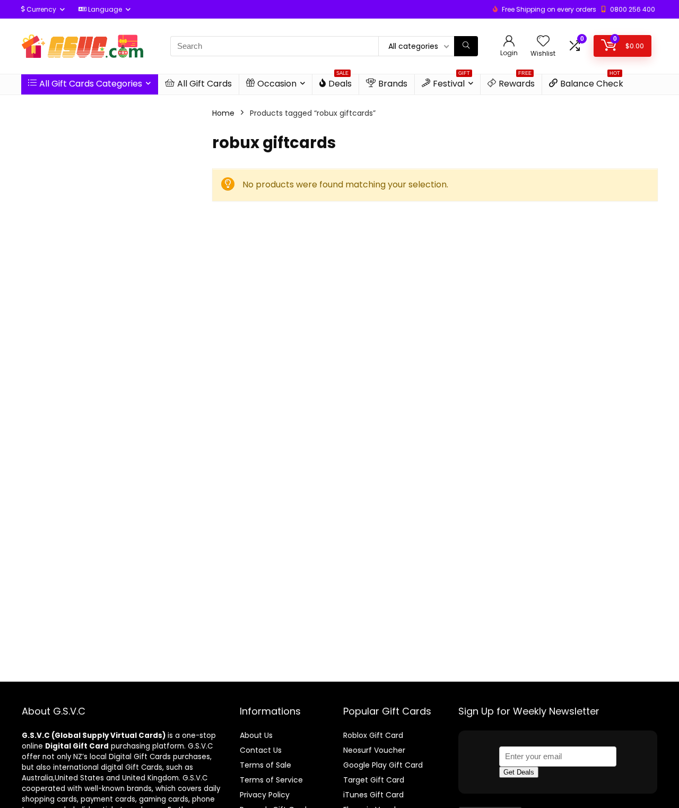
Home (223, 113)
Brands (392, 84)
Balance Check (591, 82)
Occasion (277, 84)
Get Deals (518, 772)
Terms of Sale (265, 765)
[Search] (466, 46)
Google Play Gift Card (383, 765)
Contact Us (261, 750)
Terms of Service (271, 780)
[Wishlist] (543, 41)
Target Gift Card (373, 780)
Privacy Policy (265, 794)
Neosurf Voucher (374, 750)
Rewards (517, 82)
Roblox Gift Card (373, 735)
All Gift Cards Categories (90, 84)
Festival (451, 82)
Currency (40, 9)
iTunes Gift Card (373, 794)
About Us (256, 735)
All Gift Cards (204, 84)
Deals (340, 82)
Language (104, 9)
